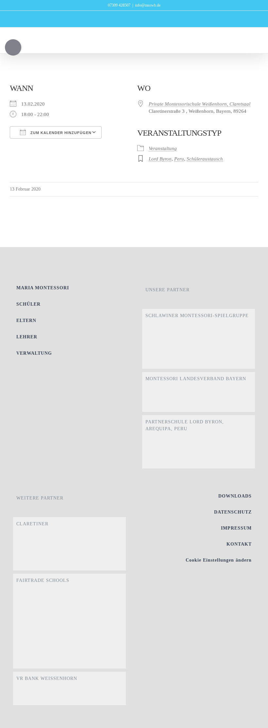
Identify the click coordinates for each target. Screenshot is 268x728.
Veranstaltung (163, 148)
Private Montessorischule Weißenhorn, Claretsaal (199, 104)
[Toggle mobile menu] (255, 43)
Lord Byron (160, 158)
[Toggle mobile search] (243, 43)
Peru (179, 158)
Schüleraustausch (205, 158)
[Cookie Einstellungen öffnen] (253, 719)
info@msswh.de (147, 5)
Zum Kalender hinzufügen (60, 133)
